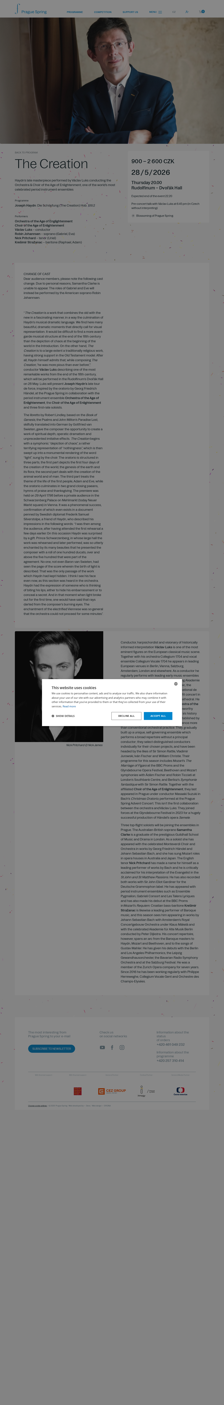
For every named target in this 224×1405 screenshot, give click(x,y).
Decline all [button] (126, 715)
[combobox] (176, 683)
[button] (63, 716)
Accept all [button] (158, 715)
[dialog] (112, 702)
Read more (69, 706)
